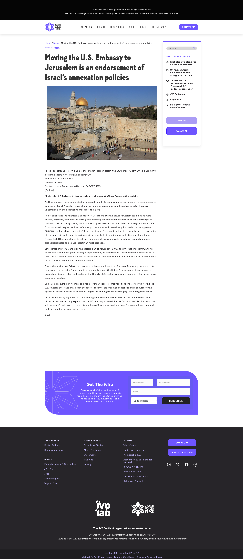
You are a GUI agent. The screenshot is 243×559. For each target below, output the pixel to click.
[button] (188, 27)
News (56, 43)
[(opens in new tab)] (103, 508)
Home (48, 43)
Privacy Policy (105, 557)
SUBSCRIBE (176, 400)
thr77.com (50, 321)
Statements (52, 48)
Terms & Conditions (124, 557)
